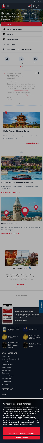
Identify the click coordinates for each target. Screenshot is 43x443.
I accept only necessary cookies (21, 433)
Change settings (21, 437)
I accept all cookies (21, 429)
